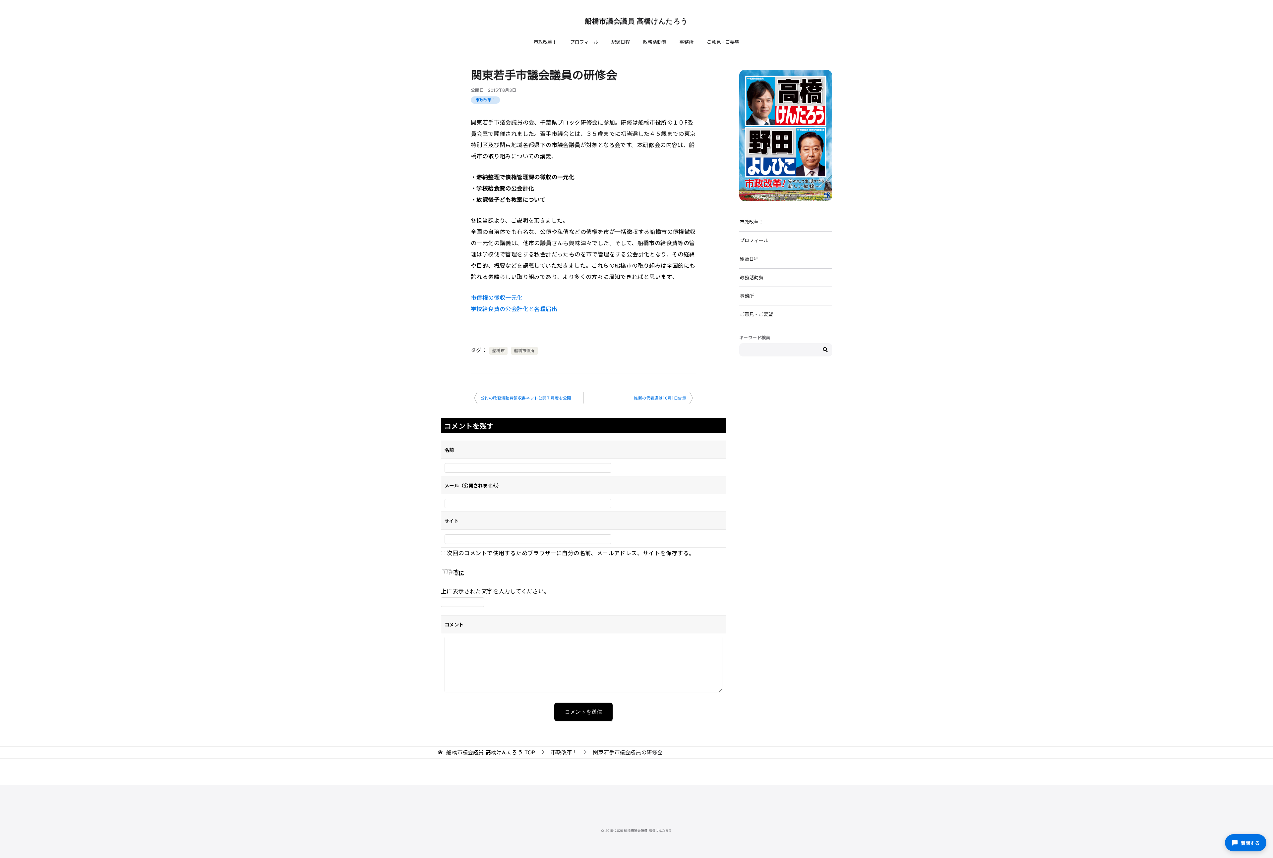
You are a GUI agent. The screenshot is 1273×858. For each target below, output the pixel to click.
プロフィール (584, 42)
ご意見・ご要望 (723, 42)
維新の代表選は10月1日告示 (660, 398)
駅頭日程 (620, 42)
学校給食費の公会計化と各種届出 (514, 308)
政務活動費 (654, 42)
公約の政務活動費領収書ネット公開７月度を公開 (526, 398)
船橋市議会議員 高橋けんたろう (636, 21)
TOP (490, 752)
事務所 (687, 42)
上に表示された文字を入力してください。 (495, 591)
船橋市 (498, 350)
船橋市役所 (524, 350)
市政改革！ (545, 42)
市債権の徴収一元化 (497, 297)
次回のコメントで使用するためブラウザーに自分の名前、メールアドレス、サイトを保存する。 (571, 553)
